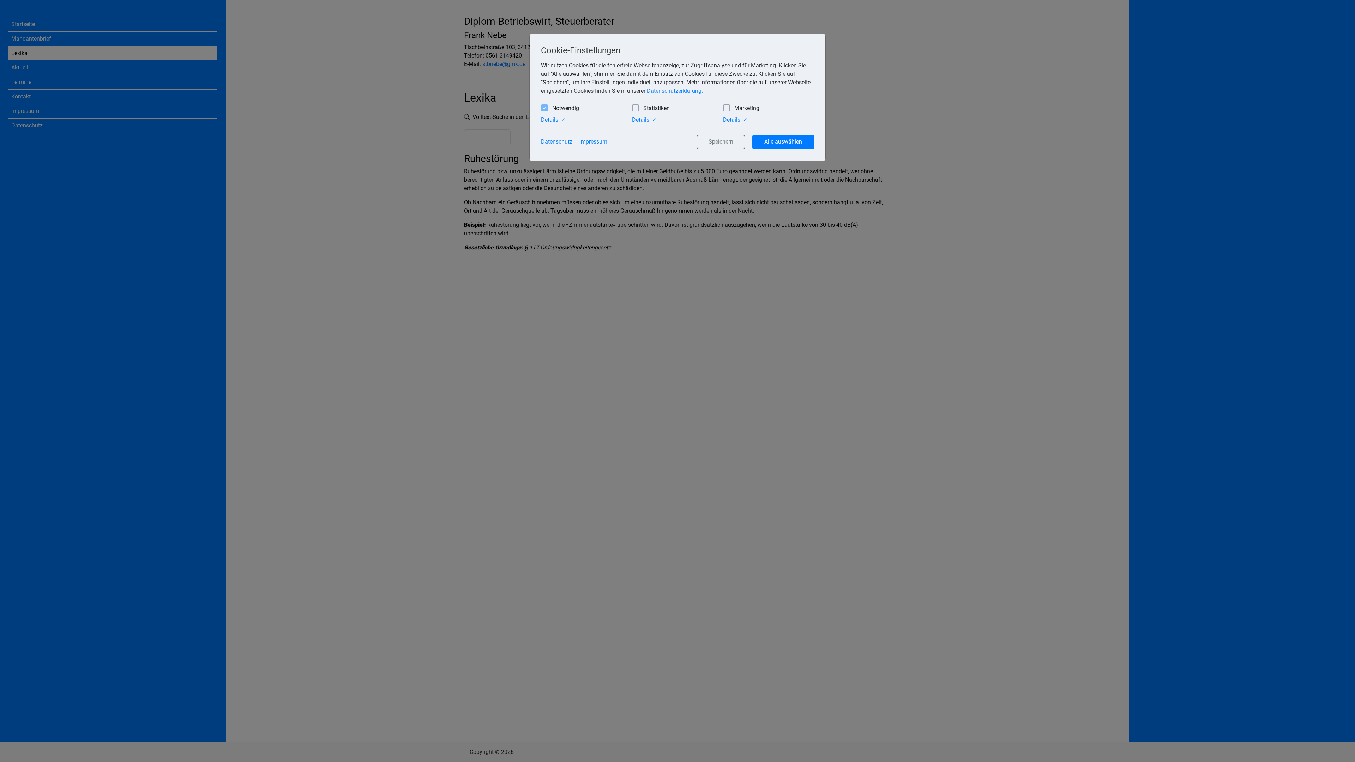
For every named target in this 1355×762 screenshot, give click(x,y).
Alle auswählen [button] (783, 141)
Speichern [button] (721, 141)
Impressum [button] (593, 141)
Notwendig (565, 108)
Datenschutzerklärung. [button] (675, 90)
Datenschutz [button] (556, 141)
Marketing (746, 108)
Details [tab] (550, 119)
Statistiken (656, 108)
